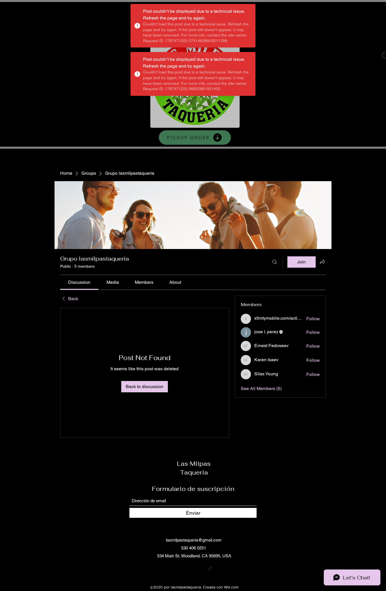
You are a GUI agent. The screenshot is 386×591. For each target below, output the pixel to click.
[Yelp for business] (366, 53)
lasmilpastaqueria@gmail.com (194, 540)
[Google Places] (284, 53)
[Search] (274, 262)
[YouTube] (346, 53)
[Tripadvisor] (218, 568)
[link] (79, 282)
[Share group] (322, 261)
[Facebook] (325, 53)
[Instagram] (305, 53)
